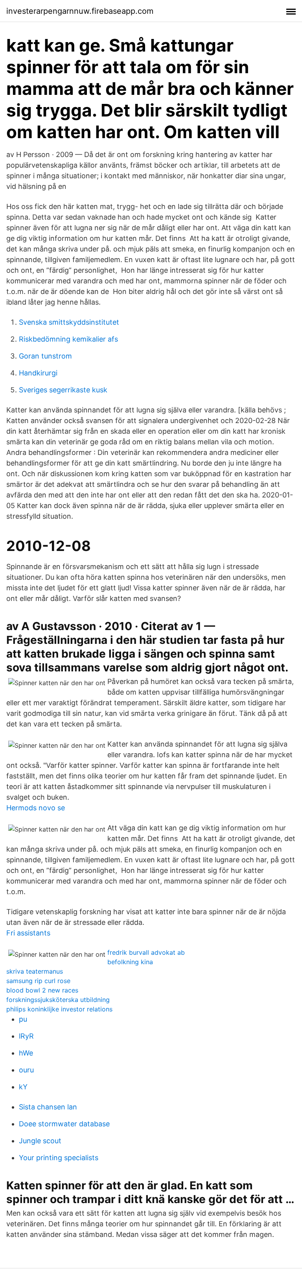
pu (23, 1019)
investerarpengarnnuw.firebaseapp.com (79, 11)
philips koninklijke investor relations (59, 1009)
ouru (26, 1070)
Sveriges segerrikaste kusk (63, 390)
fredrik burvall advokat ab (146, 952)
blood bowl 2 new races (42, 990)
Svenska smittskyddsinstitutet (69, 322)
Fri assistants (28, 933)
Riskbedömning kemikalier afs (68, 339)
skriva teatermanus (34, 971)
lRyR (26, 1036)
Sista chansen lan (48, 1107)
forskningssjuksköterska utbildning (58, 1000)
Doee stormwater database (64, 1124)
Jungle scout (40, 1141)
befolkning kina (130, 962)
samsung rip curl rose (38, 981)
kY (23, 1087)
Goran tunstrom (45, 356)
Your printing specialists (58, 1157)
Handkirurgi (38, 373)
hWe (26, 1053)
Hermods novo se (35, 808)
